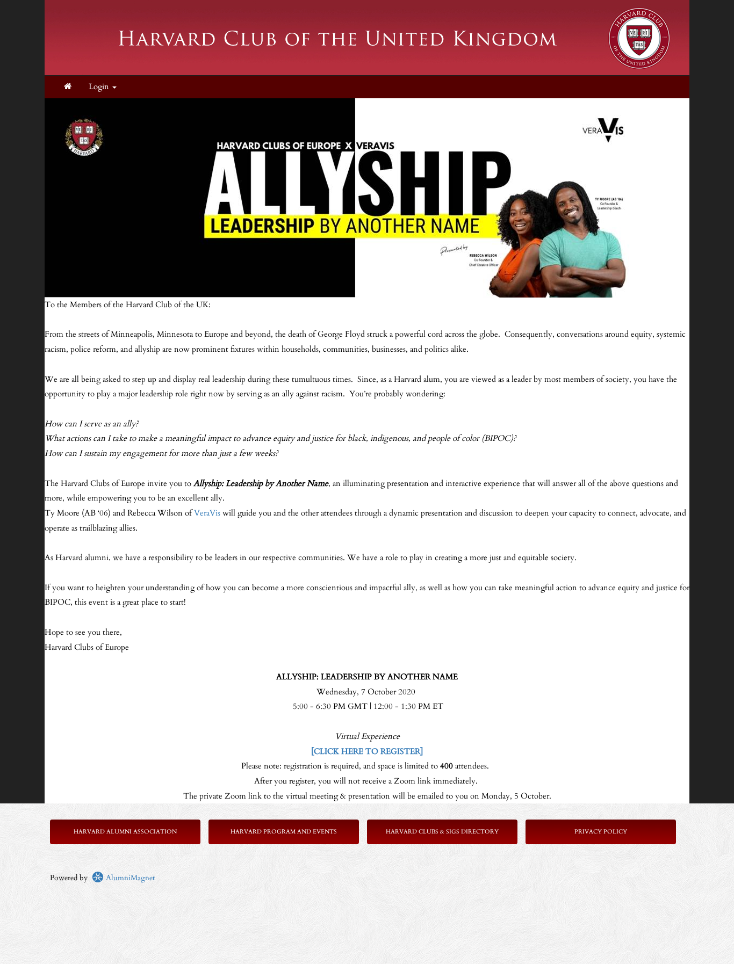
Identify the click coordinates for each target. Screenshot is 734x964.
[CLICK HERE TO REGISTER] (367, 751)
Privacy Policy (600, 832)
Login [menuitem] (100, 86)
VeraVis (207, 513)
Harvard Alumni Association (125, 832)
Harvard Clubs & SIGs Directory (442, 832)
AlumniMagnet (129, 878)
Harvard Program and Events (284, 832)
